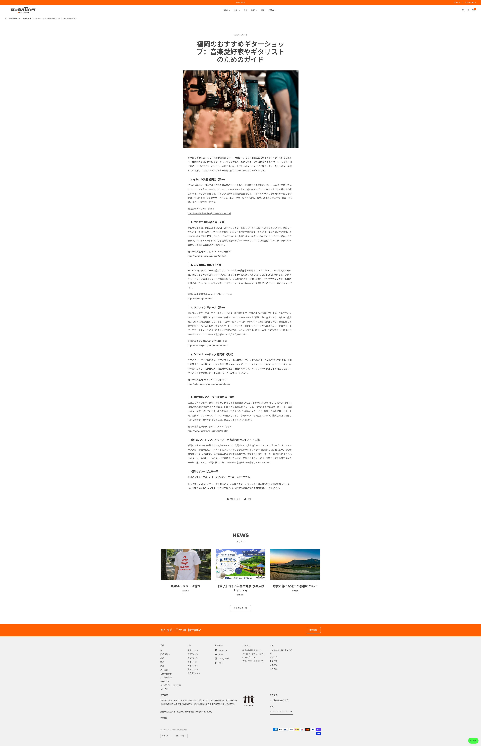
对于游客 (164, 670)
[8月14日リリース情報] (186, 564)
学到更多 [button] (164, 718)
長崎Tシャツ (193, 658)
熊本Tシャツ (193, 662)
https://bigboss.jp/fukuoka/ (200, 298)
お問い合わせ (166, 674)
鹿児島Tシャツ (194, 673)
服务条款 (273, 669)
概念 (245, 10)
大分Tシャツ (193, 666)
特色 (162, 662)
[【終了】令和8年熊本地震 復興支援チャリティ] (240, 564)
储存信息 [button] (313, 630)
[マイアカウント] (468, 10)
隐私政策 (273, 657)
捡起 (253, 10)
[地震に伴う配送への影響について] (295, 564)
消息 (263, 10)
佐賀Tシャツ (193, 654)
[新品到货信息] (240, 2)
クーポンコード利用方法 (170, 685)
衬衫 (226, 10)
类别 (235, 10)
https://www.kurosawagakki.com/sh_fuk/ (207, 256)
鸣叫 (249, 499)
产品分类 (164, 654)
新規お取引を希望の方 (251, 650)
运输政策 (273, 665)
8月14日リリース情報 (185, 586)
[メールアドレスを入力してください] (290, 711)
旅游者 (271, 10)
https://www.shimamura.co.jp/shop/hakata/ (208, 431)
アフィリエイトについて (252, 661)
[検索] (463, 10)
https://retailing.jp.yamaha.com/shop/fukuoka (209, 384)
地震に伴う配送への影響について (295, 586)
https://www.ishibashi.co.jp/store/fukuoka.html (209, 213)
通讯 (271, 706)
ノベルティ (165, 681)
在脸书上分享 (235, 499)
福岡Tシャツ (193, 650)
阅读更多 (186, 591)
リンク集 (164, 689)
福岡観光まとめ (15, 19)
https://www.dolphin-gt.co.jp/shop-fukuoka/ (208, 345)
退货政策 (273, 661)
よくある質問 (166, 677)
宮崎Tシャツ (193, 669)
